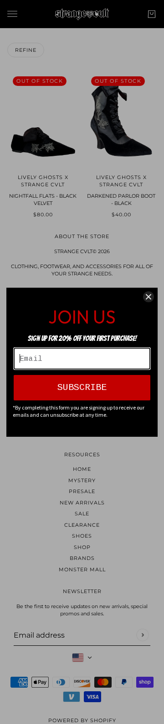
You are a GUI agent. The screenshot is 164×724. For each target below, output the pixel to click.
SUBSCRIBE (82, 387)
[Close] (148, 296)
